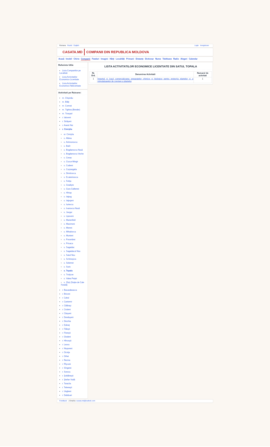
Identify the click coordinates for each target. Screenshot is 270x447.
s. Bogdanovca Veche (74, 154)
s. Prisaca (68, 243)
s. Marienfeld (69, 220)
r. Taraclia (66, 383)
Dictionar (149, 59)
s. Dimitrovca (70, 173)
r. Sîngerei (66, 368)
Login (197, 45)
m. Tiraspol (67, 113)
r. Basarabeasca (69, 290)
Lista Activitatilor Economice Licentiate (69, 78)
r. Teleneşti (67, 387)
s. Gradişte (69, 185)
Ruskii (69, 45)
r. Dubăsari (67, 395)
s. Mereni (68, 228)
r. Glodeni (66, 337)
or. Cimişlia (69, 134)
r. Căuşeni (66, 313)
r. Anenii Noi (67, 125)
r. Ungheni (66, 391)
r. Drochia (66, 321)
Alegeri (183, 59)
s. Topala (68, 270)
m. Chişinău (67, 98)
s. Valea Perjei (70, 278)
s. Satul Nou (69, 255)
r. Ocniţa (66, 352)
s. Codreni (68, 165)
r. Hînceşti (66, 340)
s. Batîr (67, 146)
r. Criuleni (66, 309)
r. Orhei (65, 356)
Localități (120, 59)
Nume (158, 59)
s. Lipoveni (69, 216)
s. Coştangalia (70, 169)
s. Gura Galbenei (71, 189)
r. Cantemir (67, 301)
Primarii (130, 59)
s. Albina (68, 138)
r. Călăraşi (66, 305)
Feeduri (95, 59)
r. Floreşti (66, 333)
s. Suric (67, 267)
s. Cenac (68, 157)
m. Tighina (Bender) (71, 109)
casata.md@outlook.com (85, 401)
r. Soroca (66, 372)
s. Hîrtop (68, 193)
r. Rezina (66, 360)
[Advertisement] (135, 22)
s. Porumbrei (69, 239)
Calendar (193, 59)
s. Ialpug (68, 196)
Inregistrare (204, 45)
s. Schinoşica (70, 259)
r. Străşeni (66, 121)
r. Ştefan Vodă (68, 379)
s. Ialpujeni (69, 200)
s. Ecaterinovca (71, 177)
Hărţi (112, 59)
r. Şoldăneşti (67, 376)
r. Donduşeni (67, 317)
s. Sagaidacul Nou (72, 251)
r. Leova (65, 344)
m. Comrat (67, 106)
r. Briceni (66, 294)
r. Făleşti (66, 329)
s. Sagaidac (69, 247)
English (76, 45)
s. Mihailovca (70, 232)
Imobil (69, 59)
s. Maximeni (69, 224)
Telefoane (167, 59)
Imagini (104, 59)
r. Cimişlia (67, 129)
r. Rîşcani (66, 364)
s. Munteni (68, 235)
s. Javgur (68, 212)
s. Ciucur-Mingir (71, 161)
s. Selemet (69, 263)
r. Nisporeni (67, 348)
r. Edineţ (66, 325)
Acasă (61, 59)
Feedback (63, 401)
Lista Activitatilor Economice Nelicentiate (70, 84)
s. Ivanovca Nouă (72, 208)
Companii (85, 59)
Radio (176, 59)
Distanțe (139, 59)
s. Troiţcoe (68, 274)
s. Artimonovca (70, 142)
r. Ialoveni (66, 117)
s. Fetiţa (67, 181)
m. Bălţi (65, 102)
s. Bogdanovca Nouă (73, 150)
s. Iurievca (68, 204)
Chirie (76, 59)
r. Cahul (65, 298)
